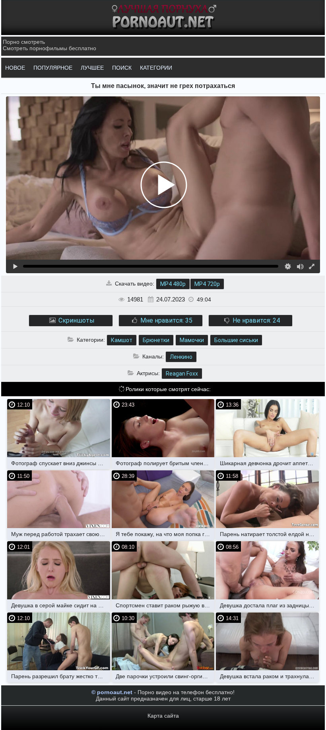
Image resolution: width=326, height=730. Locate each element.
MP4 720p (207, 284)
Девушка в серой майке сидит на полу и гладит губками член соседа (60, 605)
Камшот (121, 340)
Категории (156, 68)
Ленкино (181, 357)
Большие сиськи (236, 340)
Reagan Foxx (182, 373)
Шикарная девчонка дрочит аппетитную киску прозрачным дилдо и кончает (269, 463)
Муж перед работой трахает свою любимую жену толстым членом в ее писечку (60, 534)
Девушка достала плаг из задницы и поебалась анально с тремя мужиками (269, 605)
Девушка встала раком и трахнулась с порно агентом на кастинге (269, 676)
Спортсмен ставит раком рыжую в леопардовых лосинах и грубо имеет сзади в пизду (165, 605)
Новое (15, 68)
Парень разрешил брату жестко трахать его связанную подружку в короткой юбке (60, 676)
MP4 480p (173, 284)
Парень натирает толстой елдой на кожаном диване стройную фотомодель (269, 534)
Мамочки (192, 340)
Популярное (52, 68)
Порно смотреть (24, 42)
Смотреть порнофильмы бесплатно (49, 48)
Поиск (122, 68)
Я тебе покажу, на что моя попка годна (165, 534)
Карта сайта (163, 715)
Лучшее (92, 68)
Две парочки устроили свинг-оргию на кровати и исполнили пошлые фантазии (165, 676)
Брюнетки (156, 340)
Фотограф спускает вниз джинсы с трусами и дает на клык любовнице (60, 463)
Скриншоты (76, 320)
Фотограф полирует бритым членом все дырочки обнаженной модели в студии (165, 463)
